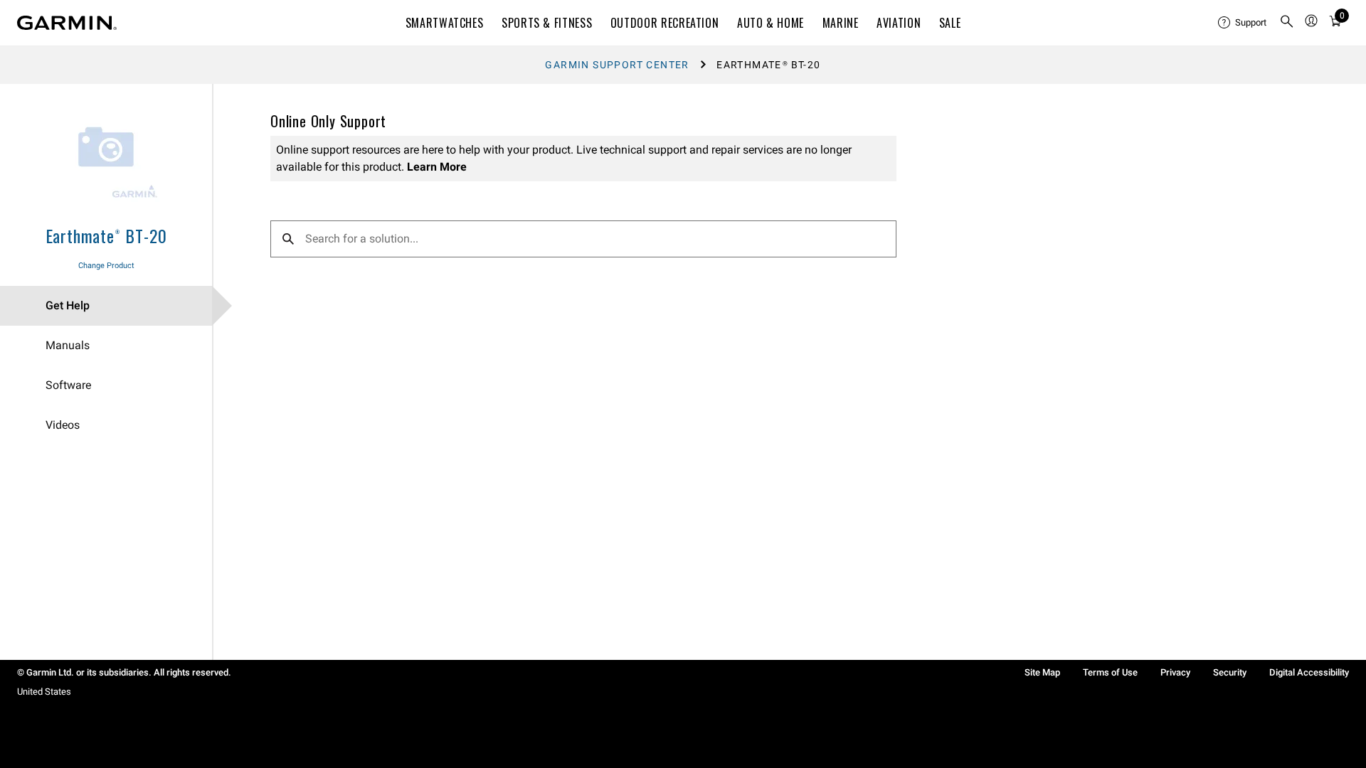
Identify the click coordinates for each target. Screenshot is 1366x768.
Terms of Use (1110, 672)
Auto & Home (770, 22)
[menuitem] (1243, 23)
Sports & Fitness (547, 22)
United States (44, 691)
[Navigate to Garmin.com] (67, 23)
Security (1229, 672)
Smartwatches (445, 22)
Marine (840, 22)
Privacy (1175, 672)
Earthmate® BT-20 (106, 235)
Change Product (106, 265)
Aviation (899, 22)
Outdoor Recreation (664, 22)
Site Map (1042, 672)
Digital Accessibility (1309, 672)
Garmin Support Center (617, 64)
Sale (950, 22)
